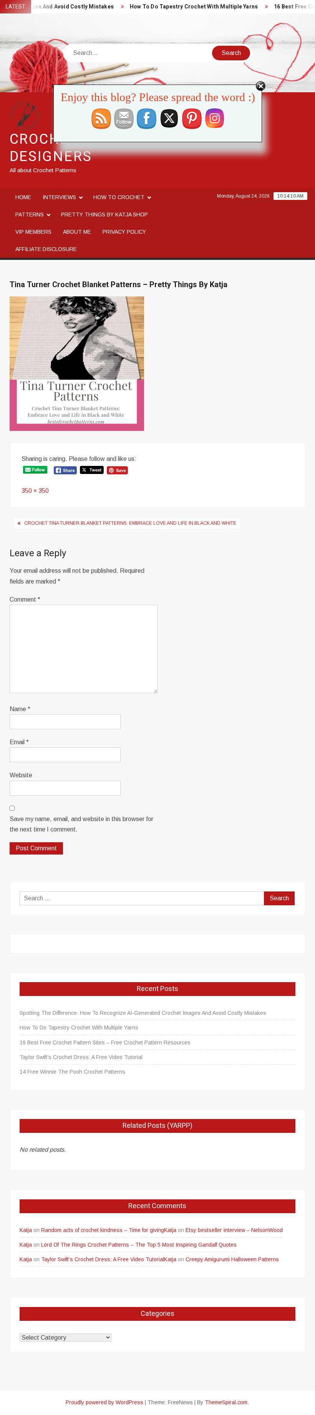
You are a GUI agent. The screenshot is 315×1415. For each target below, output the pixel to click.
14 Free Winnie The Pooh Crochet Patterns (72, 1072)
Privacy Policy (124, 232)
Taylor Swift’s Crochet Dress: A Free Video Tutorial (81, 1057)
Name (20, 709)
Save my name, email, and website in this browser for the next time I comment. (81, 824)
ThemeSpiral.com (226, 1402)
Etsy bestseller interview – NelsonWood (234, 1230)
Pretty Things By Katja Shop (104, 214)
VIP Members (33, 232)
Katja (26, 1230)
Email (19, 742)
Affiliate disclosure (46, 249)
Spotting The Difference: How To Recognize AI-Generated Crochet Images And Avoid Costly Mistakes (143, 1013)
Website (21, 775)
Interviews (59, 197)
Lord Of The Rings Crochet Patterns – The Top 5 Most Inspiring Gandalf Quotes (139, 1245)
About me (77, 232)
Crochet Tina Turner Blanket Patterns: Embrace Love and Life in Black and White (130, 523)
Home (23, 197)
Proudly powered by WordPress (104, 1402)
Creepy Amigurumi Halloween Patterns (232, 1259)
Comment (25, 599)
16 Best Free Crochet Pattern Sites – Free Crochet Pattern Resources (105, 1042)
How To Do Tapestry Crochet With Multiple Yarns (183, 7)
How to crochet (118, 197)
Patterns (29, 214)
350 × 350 (35, 490)
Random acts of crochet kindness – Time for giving (102, 1230)
